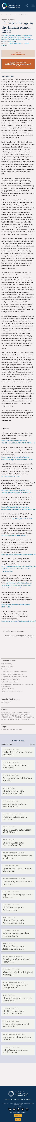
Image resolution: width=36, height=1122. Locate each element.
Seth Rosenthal (18, 37)
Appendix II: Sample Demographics (11, 691)
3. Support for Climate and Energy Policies (14, 676)
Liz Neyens (10, 37)
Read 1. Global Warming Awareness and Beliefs (18, 637)
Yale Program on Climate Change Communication (10, 6)
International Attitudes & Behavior (11, 729)
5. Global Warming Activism (9, 682)
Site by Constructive (18, 1106)
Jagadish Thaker (21, 35)
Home (3, 15)
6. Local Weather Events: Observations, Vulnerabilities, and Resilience (17, 685)
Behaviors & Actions (15, 43)
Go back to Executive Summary (14, 631)
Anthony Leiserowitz (9, 35)
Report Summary (6, 664)
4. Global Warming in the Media (10, 679)
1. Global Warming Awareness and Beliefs (14, 671)
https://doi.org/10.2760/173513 (10, 476)
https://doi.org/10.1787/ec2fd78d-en (23, 519)
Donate (18, 1119)
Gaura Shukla (13, 39)
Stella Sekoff (12, 41)
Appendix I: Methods (7, 689)
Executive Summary (7, 666)
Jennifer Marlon (22, 39)
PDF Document (5, 702)
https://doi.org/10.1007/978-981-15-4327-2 (14, 535)
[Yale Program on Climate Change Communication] (18, 1094)
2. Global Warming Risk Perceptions (12, 674)
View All (32, 744)
